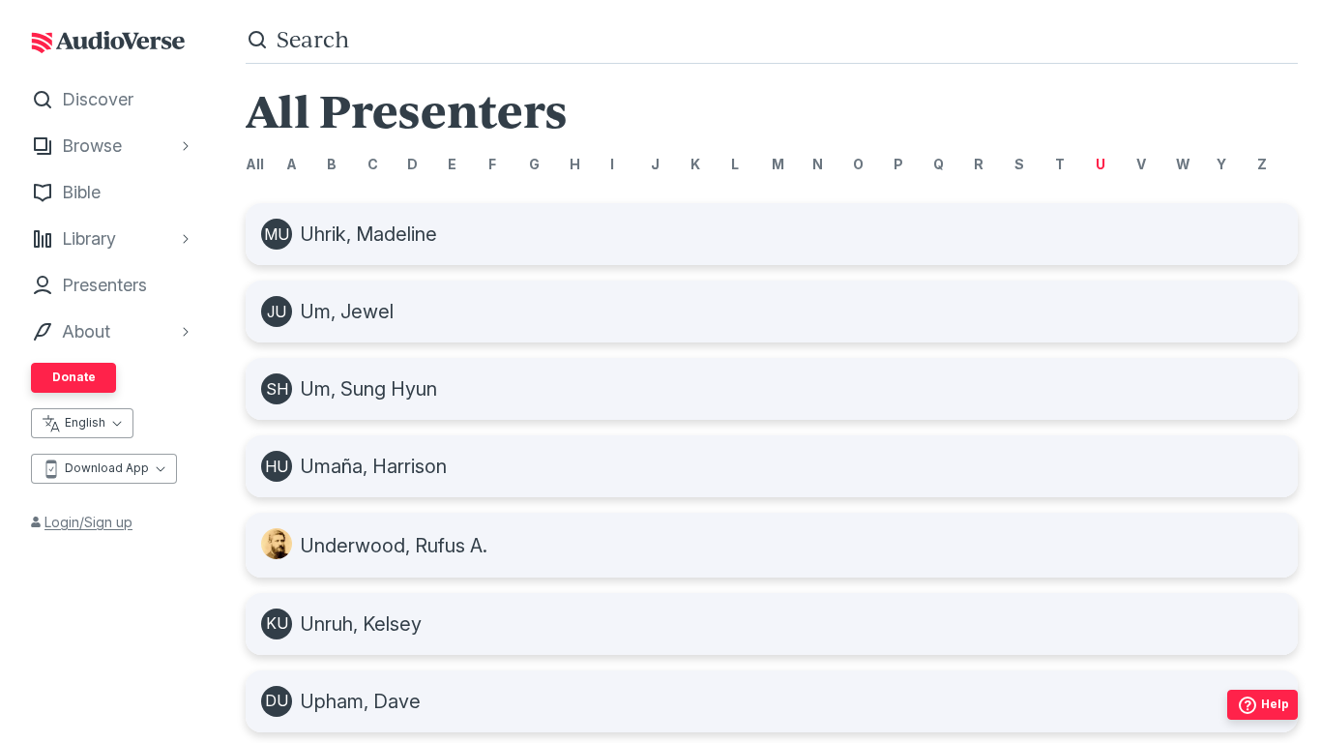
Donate (74, 377)
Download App (107, 468)
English (85, 422)
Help (1275, 704)
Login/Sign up (88, 522)
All (255, 164)
